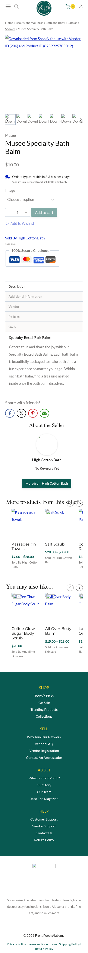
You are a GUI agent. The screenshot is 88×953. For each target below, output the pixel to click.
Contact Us (44, 833)
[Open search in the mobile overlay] (16, 7)
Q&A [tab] (12, 327)
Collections (44, 716)
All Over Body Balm (58, 631)
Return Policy (44, 840)
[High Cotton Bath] (46, 444)
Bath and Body (55, 22)
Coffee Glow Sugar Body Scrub (23, 633)
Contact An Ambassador (44, 757)
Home (9, 22)
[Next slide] (80, 119)
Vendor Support (44, 826)
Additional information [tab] (25, 296)
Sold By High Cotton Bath (25, 238)
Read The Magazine (44, 799)
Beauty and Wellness (29, 22)
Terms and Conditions (42, 944)
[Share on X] (21, 413)
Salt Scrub (55, 544)
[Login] (81, 6)
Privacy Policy (16, 944)
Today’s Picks (44, 696)
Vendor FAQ (44, 744)
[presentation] (70, 503)
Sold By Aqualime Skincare (23, 654)
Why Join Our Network (44, 737)
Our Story (44, 785)
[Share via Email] (44, 413)
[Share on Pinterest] (33, 413)
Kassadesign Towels (24, 546)
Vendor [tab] (14, 306)
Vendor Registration (44, 751)
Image (10, 190)
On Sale (44, 702)
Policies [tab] (14, 317)
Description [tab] (17, 286)
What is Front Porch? (44, 778)
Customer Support (44, 819)
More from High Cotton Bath (46, 483)
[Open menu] (8, 6)
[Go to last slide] (7, 119)
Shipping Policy (69, 944)
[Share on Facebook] (10, 413)
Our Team (44, 792)
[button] (10, 119)
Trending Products (44, 709)
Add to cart (44, 212)
